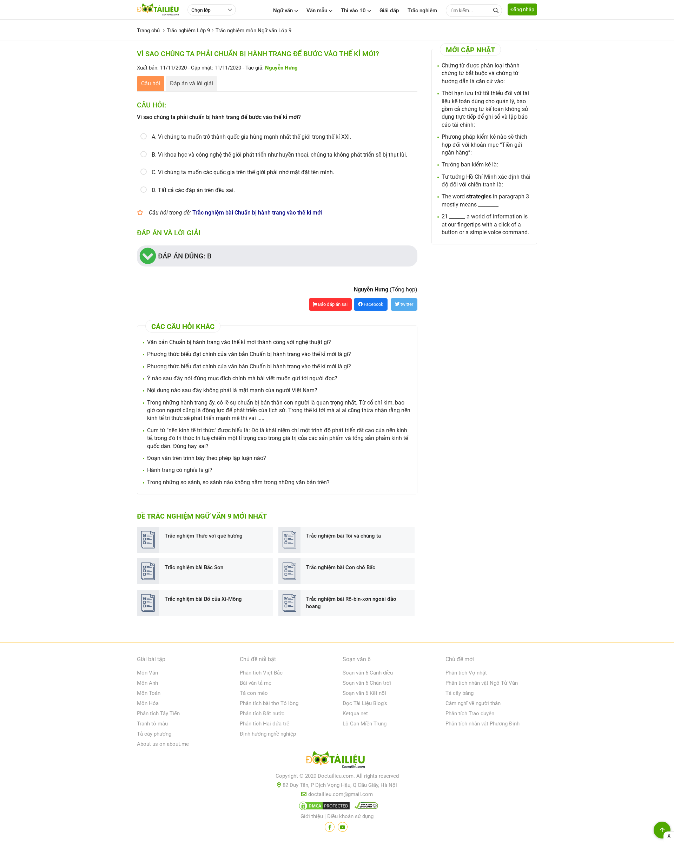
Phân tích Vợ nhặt (466, 673)
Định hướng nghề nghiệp (268, 734)
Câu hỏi (150, 83)
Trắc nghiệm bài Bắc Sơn (194, 567)
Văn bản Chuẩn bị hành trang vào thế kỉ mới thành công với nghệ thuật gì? (239, 342)
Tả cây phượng (154, 734)
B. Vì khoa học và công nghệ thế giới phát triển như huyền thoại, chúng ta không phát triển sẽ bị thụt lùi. (279, 154)
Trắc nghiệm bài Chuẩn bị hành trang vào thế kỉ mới (257, 212)
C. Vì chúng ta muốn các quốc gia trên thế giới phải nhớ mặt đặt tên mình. (243, 172)
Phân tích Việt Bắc (261, 673)
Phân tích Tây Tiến (158, 713)
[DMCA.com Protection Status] (323, 807)
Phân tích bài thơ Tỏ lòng (269, 703)
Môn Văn (147, 673)
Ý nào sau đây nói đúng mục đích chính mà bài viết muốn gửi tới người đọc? (242, 378)
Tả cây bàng (459, 693)
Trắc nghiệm (422, 10)
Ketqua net (355, 713)
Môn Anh (147, 683)
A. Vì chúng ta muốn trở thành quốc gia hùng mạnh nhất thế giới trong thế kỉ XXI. (251, 136)
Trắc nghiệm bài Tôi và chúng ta (343, 536)
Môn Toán (148, 693)
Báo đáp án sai (332, 304)
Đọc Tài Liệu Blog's (365, 703)
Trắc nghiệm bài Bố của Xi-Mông (203, 599)
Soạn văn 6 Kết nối (364, 693)
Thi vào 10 (353, 10)
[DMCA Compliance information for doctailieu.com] (364, 807)
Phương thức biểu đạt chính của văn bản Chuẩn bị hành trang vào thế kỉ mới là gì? (249, 354)
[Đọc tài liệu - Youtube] (343, 827)
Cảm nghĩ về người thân (473, 703)
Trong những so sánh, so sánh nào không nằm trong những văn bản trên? (238, 482)
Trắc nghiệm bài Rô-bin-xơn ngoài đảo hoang (351, 603)
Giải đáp (389, 10)
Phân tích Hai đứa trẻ (264, 724)
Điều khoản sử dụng (350, 816)
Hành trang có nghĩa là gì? (179, 470)
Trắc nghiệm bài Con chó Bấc (340, 567)
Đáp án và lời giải (191, 83)
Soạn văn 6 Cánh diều (368, 673)
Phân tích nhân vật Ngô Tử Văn (481, 683)
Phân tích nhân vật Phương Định (482, 724)
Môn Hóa (148, 703)
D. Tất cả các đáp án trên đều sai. (193, 190)
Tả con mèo (254, 693)
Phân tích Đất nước (262, 713)
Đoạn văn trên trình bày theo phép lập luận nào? (206, 458)
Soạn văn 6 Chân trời (367, 683)
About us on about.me (163, 744)
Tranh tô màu (152, 724)
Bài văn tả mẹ (255, 683)
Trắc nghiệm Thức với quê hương (204, 536)
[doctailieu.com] (337, 760)
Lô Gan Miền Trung (364, 724)
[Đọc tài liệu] (330, 827)
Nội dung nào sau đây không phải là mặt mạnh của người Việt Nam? (232, 390)
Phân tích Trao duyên (469, 713)
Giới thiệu (311, 816)
